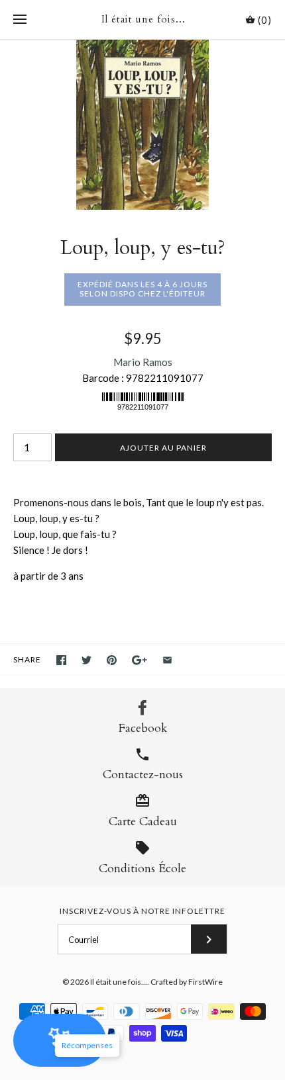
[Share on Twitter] (86, 660)
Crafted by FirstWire (186, 982)
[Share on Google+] (139, 660)
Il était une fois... (118, 982)
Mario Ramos (142, 362)
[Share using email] (167, 660)
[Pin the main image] (112, 660)
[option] (142, 125)
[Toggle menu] (20, 20)
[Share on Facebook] (61, 660)
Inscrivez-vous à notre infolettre (142, 911)
